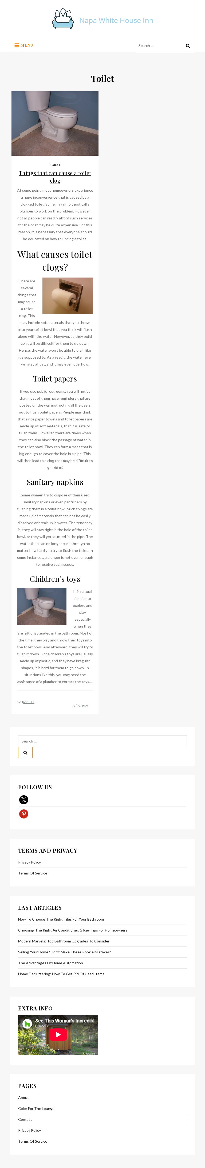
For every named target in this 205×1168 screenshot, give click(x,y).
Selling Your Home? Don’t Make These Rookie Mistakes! (64, 952)
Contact (25, 1119)
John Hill (28, 702)
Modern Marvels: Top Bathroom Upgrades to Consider (63, 941)
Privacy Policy (29, 862)
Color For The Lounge (36, 1108)
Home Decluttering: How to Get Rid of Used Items (61, 974)
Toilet (55, 165)
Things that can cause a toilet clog (55, 176)
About (23, 1097)
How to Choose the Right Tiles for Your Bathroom (61, 919)
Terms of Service (32, 873)
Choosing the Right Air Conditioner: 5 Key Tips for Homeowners (72, 930)
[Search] (188, 45)
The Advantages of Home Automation (50, 963)
